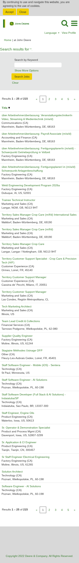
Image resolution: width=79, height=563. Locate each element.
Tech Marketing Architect (16, 306)
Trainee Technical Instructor (18, 200)
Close (22, 12)
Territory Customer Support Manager (24, 277)
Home (7, 40)
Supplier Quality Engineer (17, 335)
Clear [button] (15, 82)
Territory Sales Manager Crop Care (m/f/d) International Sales (39, 214)
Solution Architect (12, 471)
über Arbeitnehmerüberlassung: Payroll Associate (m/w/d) (36, 133)
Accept (9, 12)
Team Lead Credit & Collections (21, 321)
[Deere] (14, 23)
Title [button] (5, 107)
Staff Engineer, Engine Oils (18, 412)
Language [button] (51, 32)
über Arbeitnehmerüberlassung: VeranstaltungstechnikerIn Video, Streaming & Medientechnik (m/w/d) (37, 117)
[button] (74, 23)
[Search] (64, 23)
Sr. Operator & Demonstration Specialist (26, 427)
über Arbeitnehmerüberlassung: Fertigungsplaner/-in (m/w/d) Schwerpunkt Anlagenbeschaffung (39, 168)
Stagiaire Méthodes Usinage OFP (22, 350)
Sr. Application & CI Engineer (19, 442)
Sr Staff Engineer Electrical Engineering (25, 456)
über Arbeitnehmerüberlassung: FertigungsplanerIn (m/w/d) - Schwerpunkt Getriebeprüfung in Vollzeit (39, 150)
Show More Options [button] (27, 70)
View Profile (69, 32)
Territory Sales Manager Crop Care (23, 244)
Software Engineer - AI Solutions (21, 486)
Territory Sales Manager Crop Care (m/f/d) (27, 229)
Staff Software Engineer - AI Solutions (24, 379)
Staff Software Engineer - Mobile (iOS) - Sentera (31, 365)
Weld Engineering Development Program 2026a (31, 185)
